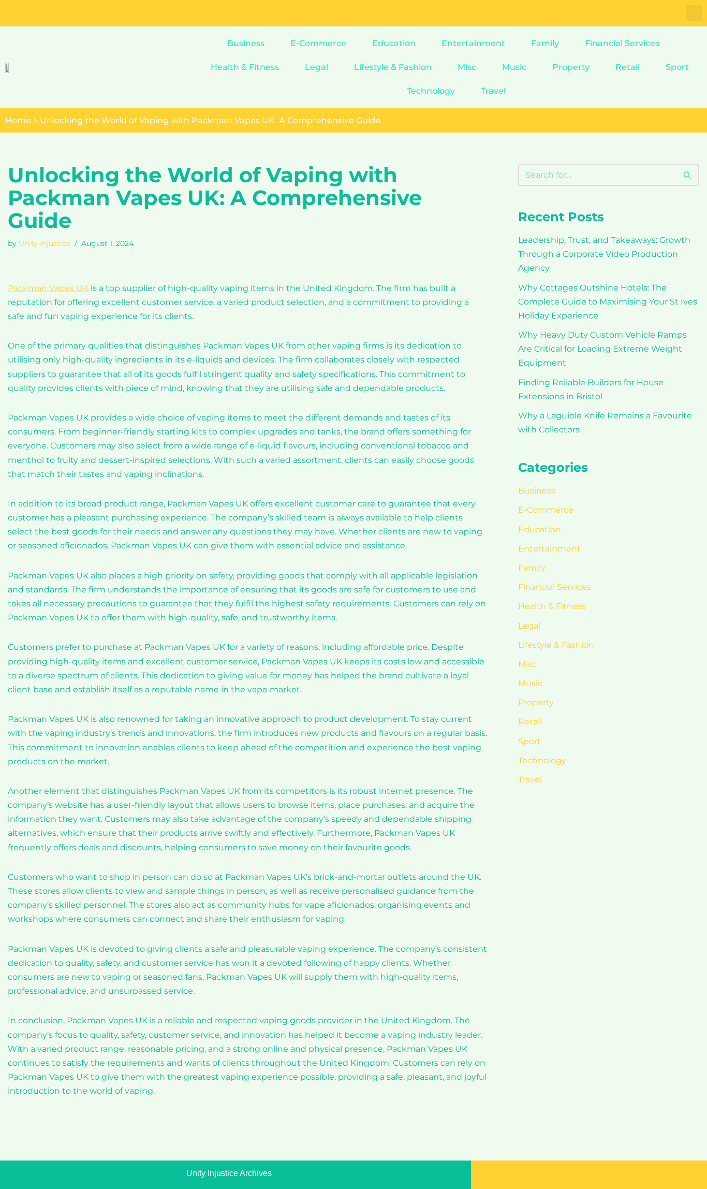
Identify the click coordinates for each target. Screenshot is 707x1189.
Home (18, 120)
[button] (694, 13)
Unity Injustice (44, 243)
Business (245, 43)
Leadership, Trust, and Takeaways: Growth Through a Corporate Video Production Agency (604, 254)
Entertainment (473, 43)
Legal (316, 67)
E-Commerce (318, 43)
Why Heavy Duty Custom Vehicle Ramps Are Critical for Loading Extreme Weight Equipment (602, 349)
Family (545, 43)
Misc (467, 67)
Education (394, 43)
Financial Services (622, 43)
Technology (431, 91)
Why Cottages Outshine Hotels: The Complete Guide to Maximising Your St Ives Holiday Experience (607, 302)
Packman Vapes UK (48, 288)
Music (514, 67)
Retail (627, 67)
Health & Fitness (245, 67)
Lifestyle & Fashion (393, 67)
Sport (677, 67)
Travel (493, 91)
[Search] (687, 175)
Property (571, 67)
